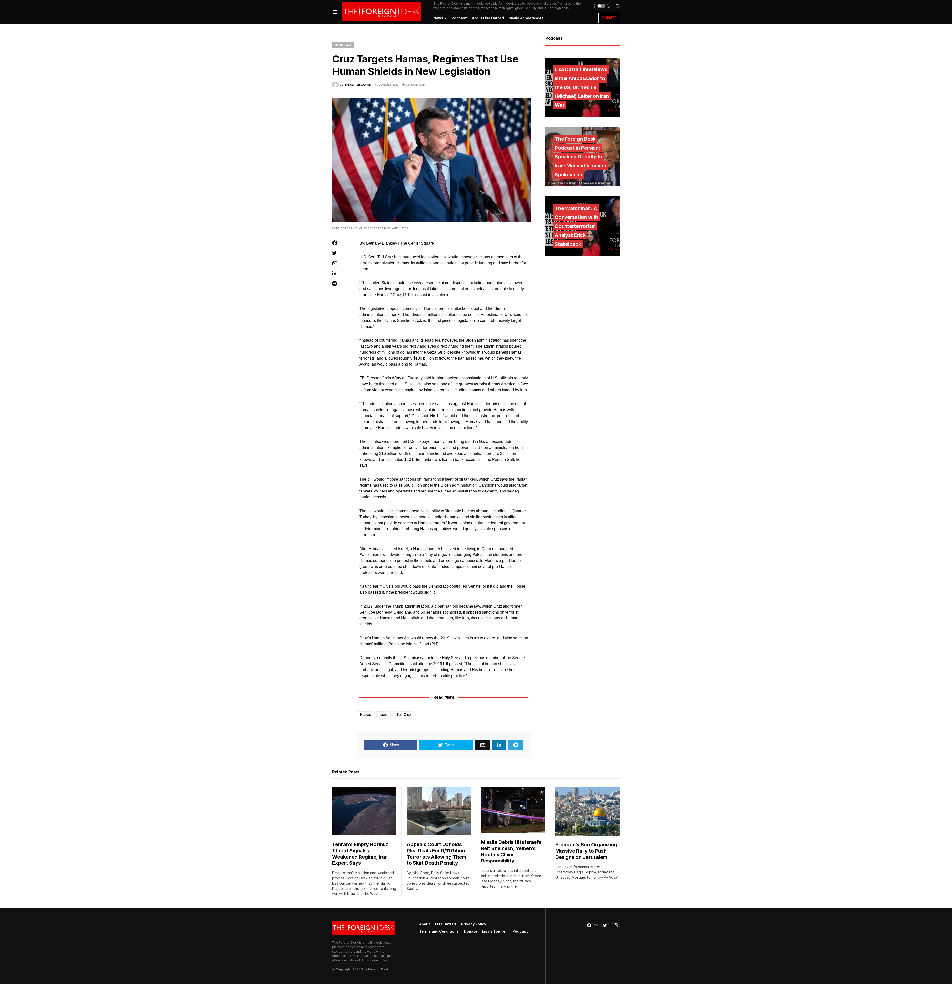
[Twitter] (605, 925)
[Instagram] (616, 925)
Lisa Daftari (445, 924)
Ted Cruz (403, 714)
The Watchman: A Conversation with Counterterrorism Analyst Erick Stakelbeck (576, 226)
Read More (443, 697)
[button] (334, 12)
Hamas (365, 714)
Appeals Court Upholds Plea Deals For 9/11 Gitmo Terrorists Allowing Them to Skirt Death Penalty (436, 853)
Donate (470, 931)
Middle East (343, 44)
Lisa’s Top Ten (494, 931)
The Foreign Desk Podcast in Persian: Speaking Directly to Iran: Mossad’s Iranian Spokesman (580, 157)
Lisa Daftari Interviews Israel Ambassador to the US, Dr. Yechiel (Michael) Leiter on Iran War (582, 87)
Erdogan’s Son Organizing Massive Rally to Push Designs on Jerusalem (586, 851)
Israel (383, 714)
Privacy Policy (473, 924)
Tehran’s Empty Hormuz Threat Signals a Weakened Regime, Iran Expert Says (360, 853)
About (424, 924)
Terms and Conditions (439, 931)
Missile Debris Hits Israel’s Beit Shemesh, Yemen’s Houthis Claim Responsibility (511, 851)
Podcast (520, 931)
